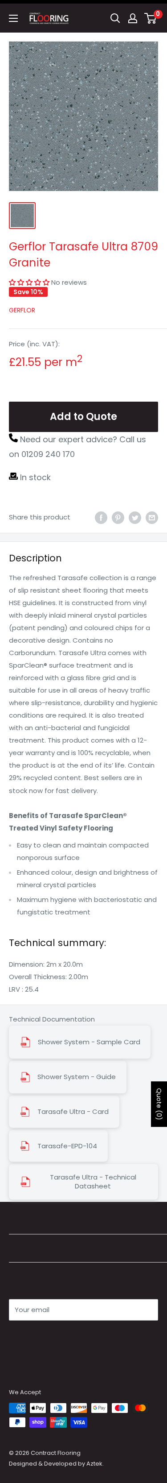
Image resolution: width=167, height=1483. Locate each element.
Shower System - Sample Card (89, 1042)
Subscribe (40, 1336)
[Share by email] (152, 517)
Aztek (94, 1463)
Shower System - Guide (76, 1076)
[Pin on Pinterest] (118, 517)
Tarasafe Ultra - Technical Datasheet (93, 1182)
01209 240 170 (48, 454)
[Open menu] (13, 18)
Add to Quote (83, 417)
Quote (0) (159, 1104)
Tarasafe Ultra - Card (73, 1111)
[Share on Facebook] (101, 517)
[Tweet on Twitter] (135, 517)
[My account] (132, 18)
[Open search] (115, 18)
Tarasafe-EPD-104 (67, 1146)
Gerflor (22, 310)
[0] (150, 18)
